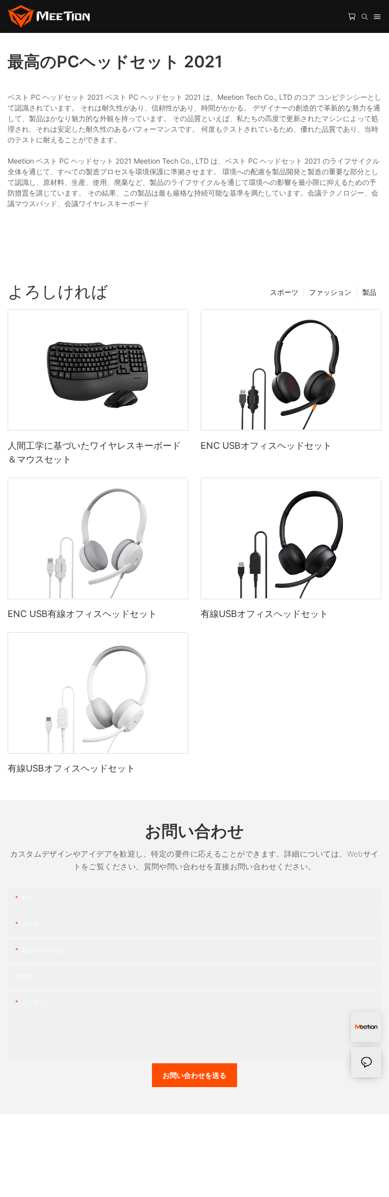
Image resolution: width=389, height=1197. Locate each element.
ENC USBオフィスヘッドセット (266, 445)
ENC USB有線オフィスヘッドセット (82, 613)
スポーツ (284, 292)
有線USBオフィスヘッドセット (264, 613)
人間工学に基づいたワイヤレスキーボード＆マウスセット (94, 452)
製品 (369, 292)
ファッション (330, 292)
